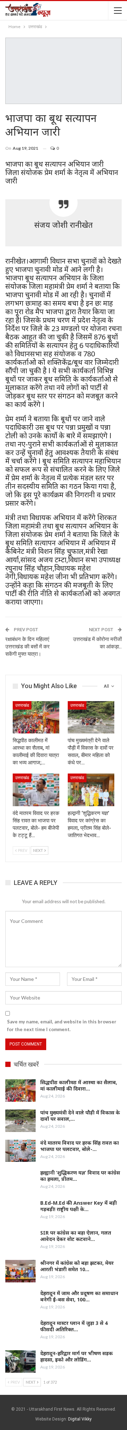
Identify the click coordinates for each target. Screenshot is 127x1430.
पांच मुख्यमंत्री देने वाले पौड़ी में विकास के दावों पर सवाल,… (80, 1115)
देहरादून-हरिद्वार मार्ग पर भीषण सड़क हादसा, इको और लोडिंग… (76, 1356)
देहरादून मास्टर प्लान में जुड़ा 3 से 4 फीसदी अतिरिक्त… (74, 1326)
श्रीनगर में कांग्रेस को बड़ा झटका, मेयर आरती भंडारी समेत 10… (77, 1266)
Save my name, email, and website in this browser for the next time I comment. (61, 1025)
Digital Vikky (80, 1419)
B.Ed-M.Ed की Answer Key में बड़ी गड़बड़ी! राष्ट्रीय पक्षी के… (78, 1205)
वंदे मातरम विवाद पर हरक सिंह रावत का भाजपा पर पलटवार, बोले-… (79, 1145)
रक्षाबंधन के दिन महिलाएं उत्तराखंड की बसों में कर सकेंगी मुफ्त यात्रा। (27, 646)
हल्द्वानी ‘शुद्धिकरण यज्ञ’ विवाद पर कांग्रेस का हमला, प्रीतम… (80, 1175)
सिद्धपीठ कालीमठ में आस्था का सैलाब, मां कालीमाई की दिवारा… (78, 1085)
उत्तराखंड (22, 705)
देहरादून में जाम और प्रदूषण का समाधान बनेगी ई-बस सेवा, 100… (79, 1296)
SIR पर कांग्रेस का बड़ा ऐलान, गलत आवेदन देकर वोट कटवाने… (75, 1235)
